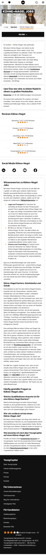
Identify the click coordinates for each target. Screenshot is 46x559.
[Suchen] (37, 2)
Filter (22, 34)
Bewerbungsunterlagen (19, 448)
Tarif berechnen (9, 495)
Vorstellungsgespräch (22, 345)
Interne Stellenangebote (12, 468)
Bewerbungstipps (10, 518)
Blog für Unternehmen (11, 500)
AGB (15, 545)
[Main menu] (2, 2)
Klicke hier (8, 95)
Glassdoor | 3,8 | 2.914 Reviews (23, 120)
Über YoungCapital (10, 464)
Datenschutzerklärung (27, 545)
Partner (6, 477)
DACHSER (16, 375)
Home (6, 27)
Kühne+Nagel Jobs (26, 27)
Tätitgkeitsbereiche (28, 200)
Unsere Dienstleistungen (12, 491)
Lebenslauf (13, 76)
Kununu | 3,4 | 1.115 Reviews (23, 128)
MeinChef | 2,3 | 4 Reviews (23, 143)
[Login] (43, 2)
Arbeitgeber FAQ (10, 504)
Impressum (8, 547)
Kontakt (6, 481)
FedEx (6, 375)
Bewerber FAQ (9, 527)
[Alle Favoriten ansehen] (9, 2)
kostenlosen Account (29, 439)
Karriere (14, 27)
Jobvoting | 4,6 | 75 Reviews (23, 136)
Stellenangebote (9, 514)
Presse (6, 473)
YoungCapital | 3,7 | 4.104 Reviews (23, 151)
